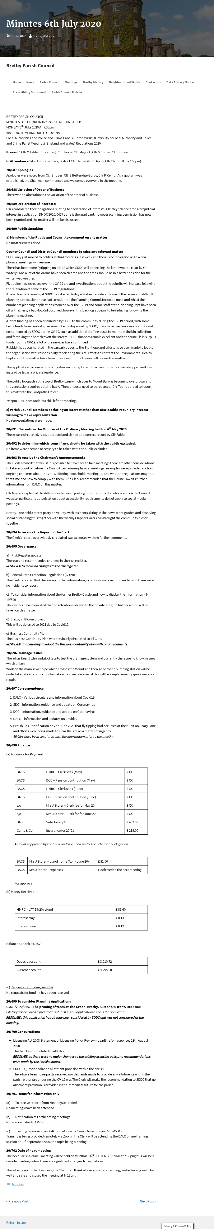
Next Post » (148, 1201)
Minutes (18, 1184)
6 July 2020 (18, 36)
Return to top (16, 1222)
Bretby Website (43, 36)
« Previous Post (17, 1201)
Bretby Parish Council (30, 65)
